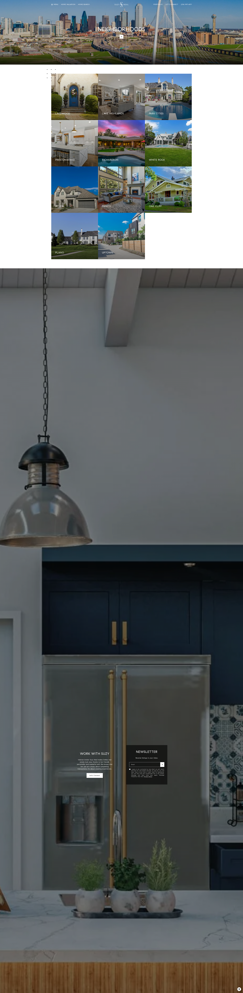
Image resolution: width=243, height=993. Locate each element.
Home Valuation (68, 4)
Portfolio (158, 4)
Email (133, 764)
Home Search (84, 4)
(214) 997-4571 (186, 4)
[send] (162, 764)
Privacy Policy (148, 776)
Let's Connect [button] (94, 775)
